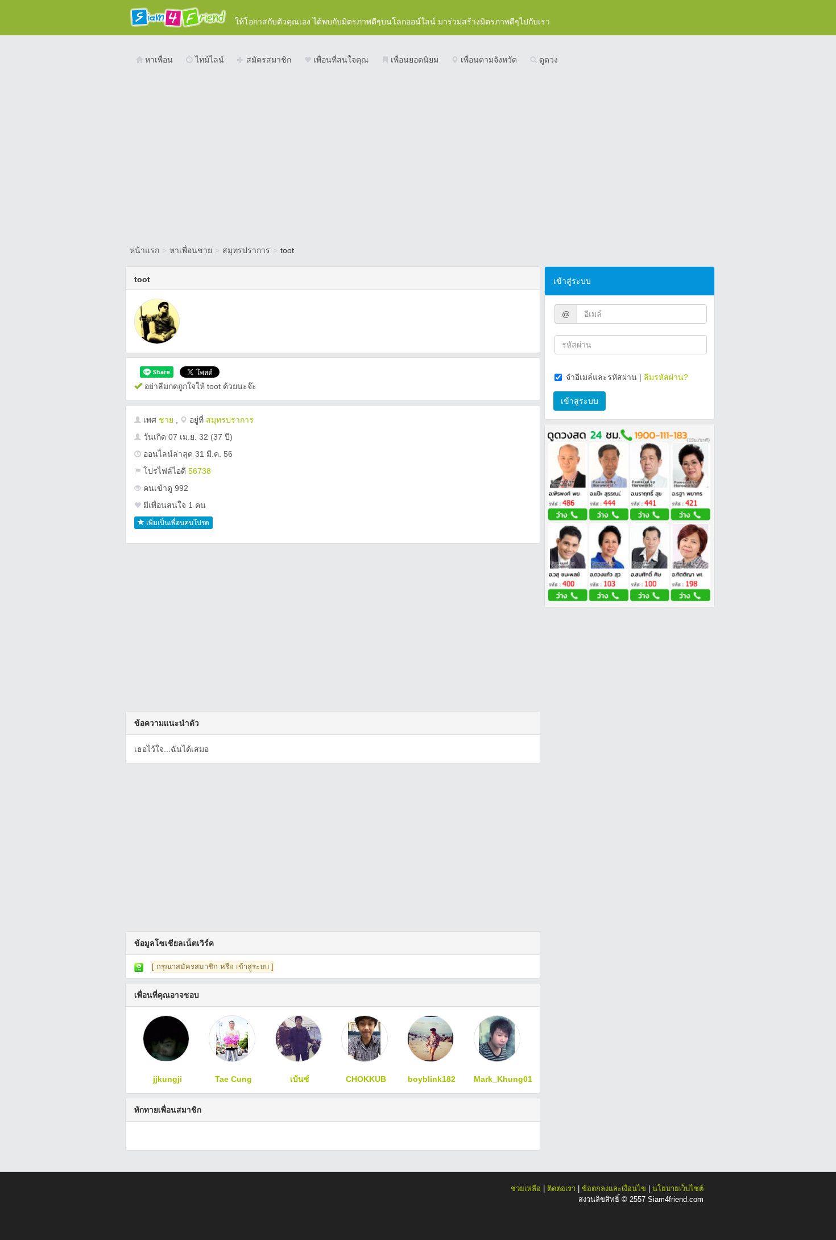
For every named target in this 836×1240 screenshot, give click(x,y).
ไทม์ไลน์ (208, 59)
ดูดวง (547, 59)
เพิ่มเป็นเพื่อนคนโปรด (176, 523)
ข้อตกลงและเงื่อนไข (614, 1188)
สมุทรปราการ (246, 250)
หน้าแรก (144, 250)
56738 (199, 471)
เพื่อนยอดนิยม (413, 59)
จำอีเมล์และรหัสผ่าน (601, 377)
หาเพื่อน (158, 59)
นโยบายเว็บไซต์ (677, 1188)
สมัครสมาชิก (267, 59)
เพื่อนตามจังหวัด (487, 59)
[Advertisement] (418, 156)
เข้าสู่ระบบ (579, 401)
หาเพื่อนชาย (190, 250)
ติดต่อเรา (561, 1188)
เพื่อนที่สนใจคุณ (340, 59)
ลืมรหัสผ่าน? (666, 377)
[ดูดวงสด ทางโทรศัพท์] (629, 514)
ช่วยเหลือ (526, 1188)
